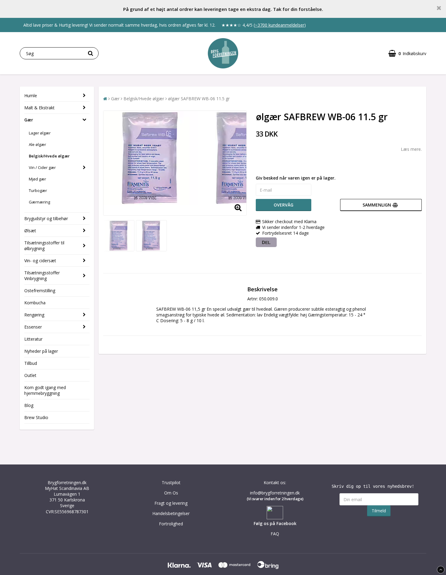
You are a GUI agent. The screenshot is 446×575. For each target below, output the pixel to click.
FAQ (275, 534)
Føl (257, 523)
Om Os (171, 493)
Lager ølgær (40, 133)
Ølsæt (30, 230)
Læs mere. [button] (411, 149)
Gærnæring (39, 202)
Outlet (30, 375)
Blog (28, 405)
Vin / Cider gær (42, 167)
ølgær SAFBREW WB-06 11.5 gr (199, 98)
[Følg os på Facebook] (275, 517)
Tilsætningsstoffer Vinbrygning (42, 275)
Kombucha (35, 303)
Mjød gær (37, 179)
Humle (30, 95)
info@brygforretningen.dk (275, 493)
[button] (407, 53)
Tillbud (30, 363)
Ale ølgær (37, 144)
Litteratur (33, 339)
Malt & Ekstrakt (39, 108)
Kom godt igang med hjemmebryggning (45, 390)
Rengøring (34, 315)
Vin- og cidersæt (40, 260)
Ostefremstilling (39, 290)
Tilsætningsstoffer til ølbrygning (44, 245)
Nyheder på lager (41, 351)
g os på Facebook (278, 523)
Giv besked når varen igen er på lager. (296, 178)
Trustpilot (171, 482)
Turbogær (38, 190)
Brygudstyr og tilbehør (46, 218)
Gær (28, 120)
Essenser (33, 327)
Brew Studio (36, 417)
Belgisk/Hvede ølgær (49, 156)
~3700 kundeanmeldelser (279, 25)
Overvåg (283, 205)
